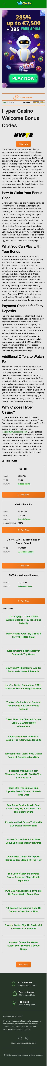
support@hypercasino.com (15, 432)
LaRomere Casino (25, 586)
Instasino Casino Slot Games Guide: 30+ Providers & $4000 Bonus (23, 945)
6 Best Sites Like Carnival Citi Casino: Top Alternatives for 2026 (23, 738)
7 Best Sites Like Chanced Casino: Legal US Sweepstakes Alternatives (23, 722)
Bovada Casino (24, 519)
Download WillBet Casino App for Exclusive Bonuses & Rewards (23, 670)
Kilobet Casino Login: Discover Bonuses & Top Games (23, 652)
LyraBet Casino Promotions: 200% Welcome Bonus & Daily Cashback (23, 687)
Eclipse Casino (24, 484)
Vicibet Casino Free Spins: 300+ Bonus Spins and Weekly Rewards (23, 841)
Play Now (23, 144)
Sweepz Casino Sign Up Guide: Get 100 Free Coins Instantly (23, 927)
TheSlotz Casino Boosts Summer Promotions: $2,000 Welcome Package (23, 705)
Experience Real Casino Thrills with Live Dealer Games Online (23, 824)
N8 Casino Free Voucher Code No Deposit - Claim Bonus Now (23, 910)
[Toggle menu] (4, 4)
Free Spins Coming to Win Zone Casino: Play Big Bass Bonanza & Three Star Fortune (23, 808)
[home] (27, 6)
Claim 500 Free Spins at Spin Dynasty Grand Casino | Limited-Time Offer (23, 791)
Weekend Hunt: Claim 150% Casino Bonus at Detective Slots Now (23, 755)
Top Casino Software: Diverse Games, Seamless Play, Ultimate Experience (23, 877)
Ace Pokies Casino (25, 552)
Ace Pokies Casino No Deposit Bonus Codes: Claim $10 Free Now (23, 858)
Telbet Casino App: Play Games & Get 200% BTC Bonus (23, 635)
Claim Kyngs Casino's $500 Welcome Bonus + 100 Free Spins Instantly (23, 620)
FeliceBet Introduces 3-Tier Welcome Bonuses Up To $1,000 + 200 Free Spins (23, 774)
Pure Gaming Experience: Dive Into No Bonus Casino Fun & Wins (23, 892)
